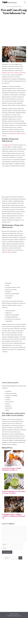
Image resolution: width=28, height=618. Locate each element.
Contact (19, 615)
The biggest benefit (7, 145)
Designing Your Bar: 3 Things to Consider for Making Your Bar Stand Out (13, 516)
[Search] (20, 557)
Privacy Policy (14, 615)
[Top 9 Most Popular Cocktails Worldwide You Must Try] (14, 465)
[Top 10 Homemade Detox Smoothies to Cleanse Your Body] (14, 488)
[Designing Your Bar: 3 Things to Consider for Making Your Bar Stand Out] (14, 511)
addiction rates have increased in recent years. (14, 72)
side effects (8, 252)
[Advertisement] (14, 32)
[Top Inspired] (9, 2)
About (8, 615)
